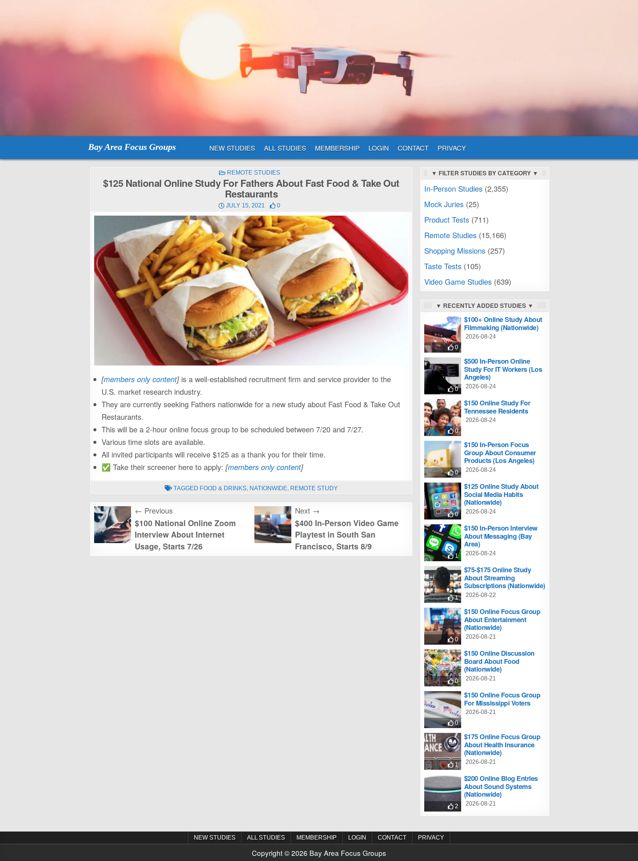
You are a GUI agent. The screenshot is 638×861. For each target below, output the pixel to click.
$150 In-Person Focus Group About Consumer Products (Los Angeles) (500, 452)
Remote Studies (253, 172)
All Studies (285, 147)
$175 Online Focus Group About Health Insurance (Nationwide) (502, 744)
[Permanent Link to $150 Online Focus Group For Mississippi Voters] (442, 709)
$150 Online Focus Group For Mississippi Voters (502, 699)
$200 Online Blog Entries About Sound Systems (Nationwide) (501, 786)
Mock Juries (444, 204)
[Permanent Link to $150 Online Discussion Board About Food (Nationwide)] (442, 667)
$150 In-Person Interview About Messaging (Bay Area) (501, 536)
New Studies (232, 147)
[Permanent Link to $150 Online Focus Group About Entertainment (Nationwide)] (442, 626)
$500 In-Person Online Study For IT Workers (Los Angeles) (503, 369)
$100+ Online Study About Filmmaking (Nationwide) (503, 323)
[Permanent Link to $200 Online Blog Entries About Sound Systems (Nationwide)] (442, 793)
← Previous (154, 510)
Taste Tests (443, 266)
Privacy (452, 147)
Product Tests (446, 219)
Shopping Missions (455, 250)
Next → (307, 510)
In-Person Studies (453, 188)
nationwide (268, 488)
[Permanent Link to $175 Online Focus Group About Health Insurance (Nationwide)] (442, 751)
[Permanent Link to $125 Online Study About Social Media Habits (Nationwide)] (442, 501)
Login (378, 147)
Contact (413, 147)
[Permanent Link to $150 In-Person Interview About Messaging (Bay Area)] (442, 542)
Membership (337, 147)
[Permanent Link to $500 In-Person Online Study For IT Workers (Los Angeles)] (442, 375)
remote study (314, 488)
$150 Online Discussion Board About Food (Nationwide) (499, 661)
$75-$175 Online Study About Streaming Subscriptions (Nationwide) (504, 577)
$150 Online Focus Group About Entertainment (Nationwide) (502, 619)
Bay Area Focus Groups (132, 147)
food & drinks (223, 488)
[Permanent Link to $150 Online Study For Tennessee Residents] (442, 417)
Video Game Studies (458, 281)
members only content (140, 379)
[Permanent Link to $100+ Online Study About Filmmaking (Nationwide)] (442, 334)
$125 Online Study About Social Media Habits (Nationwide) (501, 494)
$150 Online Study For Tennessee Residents (497, 407)
